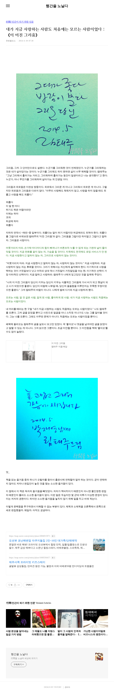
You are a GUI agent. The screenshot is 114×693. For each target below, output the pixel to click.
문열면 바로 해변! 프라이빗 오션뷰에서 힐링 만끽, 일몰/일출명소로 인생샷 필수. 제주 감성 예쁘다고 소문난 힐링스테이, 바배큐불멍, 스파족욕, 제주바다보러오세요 (48, 546)
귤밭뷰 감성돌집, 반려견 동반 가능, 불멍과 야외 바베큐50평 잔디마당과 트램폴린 (51, 566)
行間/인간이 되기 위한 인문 (20, 22)
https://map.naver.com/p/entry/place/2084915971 (29, 536)
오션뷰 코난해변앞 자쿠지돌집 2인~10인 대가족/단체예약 (43, 540)
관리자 (67, 687)
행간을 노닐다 (57, 6)
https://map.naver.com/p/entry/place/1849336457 (29, 558)
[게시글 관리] (19, 585)
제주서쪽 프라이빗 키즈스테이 (27, 562)
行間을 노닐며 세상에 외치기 (24, 658)
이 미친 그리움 (58, 343)
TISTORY (57, 687)
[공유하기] (15, 585)
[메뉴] (8, 6)
